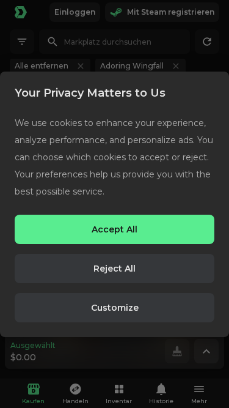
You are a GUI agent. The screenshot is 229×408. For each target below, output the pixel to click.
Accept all (114, 229)
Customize (115, 307)
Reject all (114, 268)
